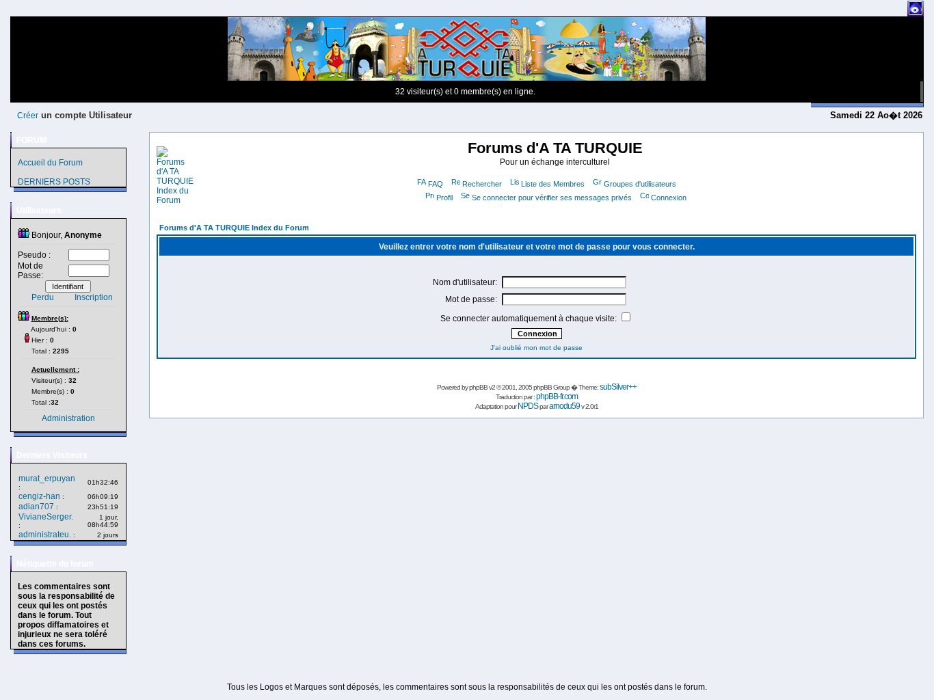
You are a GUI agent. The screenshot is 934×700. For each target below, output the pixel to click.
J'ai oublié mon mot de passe (536, 347)
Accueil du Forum (50, 162)
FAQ (435, 184)
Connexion (668, 197)
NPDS (528, 406)
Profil (444, 197)
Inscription (94, 297)
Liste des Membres (553, 184)
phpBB (478, 387)
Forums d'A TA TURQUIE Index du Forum (234, 228)
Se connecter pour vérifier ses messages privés (552, 197)
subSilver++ (618, 387)
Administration (68, 418)
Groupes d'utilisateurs (640, 184)
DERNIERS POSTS (54, 182)
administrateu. (44, 534)
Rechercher (482, 184)
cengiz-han (39, 496)
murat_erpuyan (46, 478)
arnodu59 (564, 406)
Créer (27, 115)
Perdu (42, 297)
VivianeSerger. (45, 517)
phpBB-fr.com (557, 396)
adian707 (36, 506)
